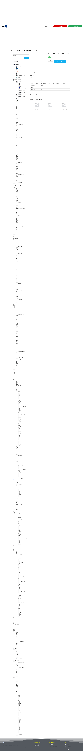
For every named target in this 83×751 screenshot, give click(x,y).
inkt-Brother (53, 66)
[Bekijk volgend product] (69, 53)
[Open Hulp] (19, 50)
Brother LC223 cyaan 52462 (64, 109)
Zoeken (26, 58)
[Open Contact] (36, 50)
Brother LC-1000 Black (50, 109)
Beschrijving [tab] (33, 72)
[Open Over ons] (30, 50)
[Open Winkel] (24, 50)
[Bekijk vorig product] (68, 53)
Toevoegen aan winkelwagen (60, 61)
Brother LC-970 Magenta (36, 109)
